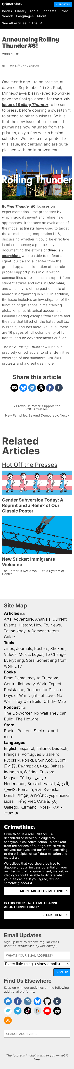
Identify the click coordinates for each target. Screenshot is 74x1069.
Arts (7, 619)
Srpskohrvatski (41, 783)
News (55, 625)
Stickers (57, 648)
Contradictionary (19, 683)
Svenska (51, 789)
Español (27, 748)
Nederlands (14, 783)
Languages (25, 16)
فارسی (41, 777)
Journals (24, 648)
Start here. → (55, 915)
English (10, 748)
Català (43, 801)
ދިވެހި (54, 801)
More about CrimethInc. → (44, 891)
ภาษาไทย (38, 795)
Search (7, 16)
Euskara (47, 772)
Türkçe (26, 777)
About (42, 16)
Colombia (55, 283)
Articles (11, 613)
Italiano (43, 748)
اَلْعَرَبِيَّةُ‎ (62, 783)
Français (12, 754)
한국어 (10, 789)
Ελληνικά (44, 760)
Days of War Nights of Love (29, 695)
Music (24, 654)
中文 (44, 766)
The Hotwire (26, 719)
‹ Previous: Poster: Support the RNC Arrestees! (37, 407)
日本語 (10, 766)
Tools (34, 11)
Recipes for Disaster (45, 689)
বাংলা (38, 789)
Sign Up (62, 972)
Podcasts (48, 11)
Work (41, 683)
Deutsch (59, 748)
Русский (12, 760)
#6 (19, 206)
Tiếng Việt (25, 801)
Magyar (11, 777)
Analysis (42, 619)
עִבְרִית (23, 795)
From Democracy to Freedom (31, 678)
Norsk (45, 807)
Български (28, 766)
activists (27, 228)
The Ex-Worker (18, 713)
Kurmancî (28, 807)
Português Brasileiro (40, 754)
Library (21, 11)
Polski (27, 760)
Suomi (61, 760)
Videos (10, 654)
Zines (9, 648)
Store (63, 11)
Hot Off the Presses (23, 66)
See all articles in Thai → (22, 23)
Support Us (63, 4)
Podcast (12, 707)
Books (7, 11)
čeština (30, 772)
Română (25, 789)
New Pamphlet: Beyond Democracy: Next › (37, 415)
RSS (22, 613)
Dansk (9, 795)
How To (41, 625)
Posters (41, 648)
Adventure (23, 619)
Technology (14, 631)
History (25, 625)
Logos (37, 654)
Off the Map (55, 701)
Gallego (11, 807)
